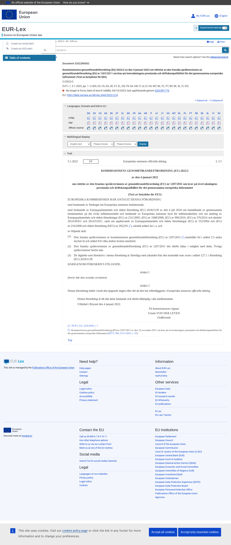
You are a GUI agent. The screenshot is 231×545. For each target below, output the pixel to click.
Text (69, 153)
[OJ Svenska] (219, 127)
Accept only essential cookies (200, 532)
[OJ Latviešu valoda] (156, 127)
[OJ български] (88, 127)
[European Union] (12, 430)
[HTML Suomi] (213, 118)
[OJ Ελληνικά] (122, 127)
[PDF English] (128, 123)
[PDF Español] (94, 123)
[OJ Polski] (185, 127)
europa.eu (27, 435)
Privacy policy (86, 477)
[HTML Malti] (173, 118)
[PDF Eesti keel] (117, 123)
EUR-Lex (14, 29)
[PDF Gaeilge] (139, 123)
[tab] (143, 106)
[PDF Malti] (173, 123)
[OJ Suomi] (213, 127)
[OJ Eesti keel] (117, 127)
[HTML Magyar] (168, 118)
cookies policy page (75, 530)
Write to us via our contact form (95, 444)
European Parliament (165, 436)
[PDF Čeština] (100, 123)
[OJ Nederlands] (179, 127)
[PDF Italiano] (151, 123)
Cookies (83, 485)
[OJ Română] (196, 127)
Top (70, 340)
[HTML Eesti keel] (117, 118)
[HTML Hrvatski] (145, 118)
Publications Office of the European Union (53, 367)
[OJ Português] (190, 127)
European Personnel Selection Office (173, 489)
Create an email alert (22, 43)
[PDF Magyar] (168, 123)
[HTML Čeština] (100, 118)
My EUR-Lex (203, 16)
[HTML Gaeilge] (139, 118)
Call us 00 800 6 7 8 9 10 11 (93, 436)
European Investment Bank (169, 474)
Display (143, 144)
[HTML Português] (190, 118)
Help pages (85, 368)
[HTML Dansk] (105, 118)
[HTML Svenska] (219, 118)
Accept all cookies (163, 532)
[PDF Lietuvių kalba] (162, 123)
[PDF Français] (134, 123)
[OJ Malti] (173, 127)
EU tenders (160, 392)
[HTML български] (88, 118)
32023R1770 (162, 90)
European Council (164, 440)
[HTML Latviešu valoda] (156, 118)
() (130, 226)
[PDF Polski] (185, 123)
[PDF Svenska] (219, 123)
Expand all (202, 100)
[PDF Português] (190, 123)
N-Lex (158, 411)
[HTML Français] (134, 118)
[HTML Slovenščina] (207, 118)
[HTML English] (128, 118)
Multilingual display (78, 136)
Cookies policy (86, 392)
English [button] (223, 16)
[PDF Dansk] (105, 123)
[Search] (225, 50)
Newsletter (160, 372)
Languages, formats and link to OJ (86, 106)
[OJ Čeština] (100, 127)
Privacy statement (88, 400)
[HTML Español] (94, 118)
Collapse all (217, 100)
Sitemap (83, 375)
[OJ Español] (94, 127)
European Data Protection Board (171, 485)
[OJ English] (128, 127)
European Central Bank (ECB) (170, 455)
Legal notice (85, 388)
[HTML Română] (196, 118)
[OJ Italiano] (151, 127)
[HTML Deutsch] (111, 118)
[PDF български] (88, 123)
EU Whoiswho (162, 400)
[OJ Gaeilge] (139, 127)
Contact (83, 372)
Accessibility (85, 396)
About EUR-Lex (162, 368)
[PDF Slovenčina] (202, 123)
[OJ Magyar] (168, 127)
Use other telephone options (93, 440)
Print (222, 41)
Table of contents (19, 57)
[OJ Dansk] (105, 127)
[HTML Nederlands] (179, 118)
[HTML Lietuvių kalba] (162, 118)
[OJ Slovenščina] (207, 127)
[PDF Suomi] (213, 123)
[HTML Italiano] (151, 118)
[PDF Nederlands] (179, 123)
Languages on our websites (93, 474)
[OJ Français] (134, 127)
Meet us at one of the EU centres (96, 447)
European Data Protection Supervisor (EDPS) (178, 482)
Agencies (160, 497)
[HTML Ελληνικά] (122, 118)
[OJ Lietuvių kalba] (162, 127)
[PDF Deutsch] (111, 123)
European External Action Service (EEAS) (175, 463)
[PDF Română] (196, 123)
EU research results (165, 396)
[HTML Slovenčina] (202, 118)
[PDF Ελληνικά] (122, 123)
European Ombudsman (166, 478)
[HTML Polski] (185, 118)
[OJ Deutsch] (111, 127)
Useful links (161, 375)
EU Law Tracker (163, 415)
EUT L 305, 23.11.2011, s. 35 (122, 333)
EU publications (163, 404)
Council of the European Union (170, 444)
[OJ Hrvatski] (145, 127)
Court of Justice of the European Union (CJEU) (178, 451)
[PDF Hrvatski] (145, 123)
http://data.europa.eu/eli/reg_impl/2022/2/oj (92, 95)
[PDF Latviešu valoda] (156, 123)
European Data (162, 388)
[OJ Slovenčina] (202, 127)
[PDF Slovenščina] (207, 123)
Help (211, 41)
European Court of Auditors (168, 459)
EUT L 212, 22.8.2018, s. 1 (85, 326)
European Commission (166, 447)
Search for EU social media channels (98, 460)
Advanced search (219, 57)
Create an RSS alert (21, 48)
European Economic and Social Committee (176, 466)
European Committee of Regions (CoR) (174, 470)
